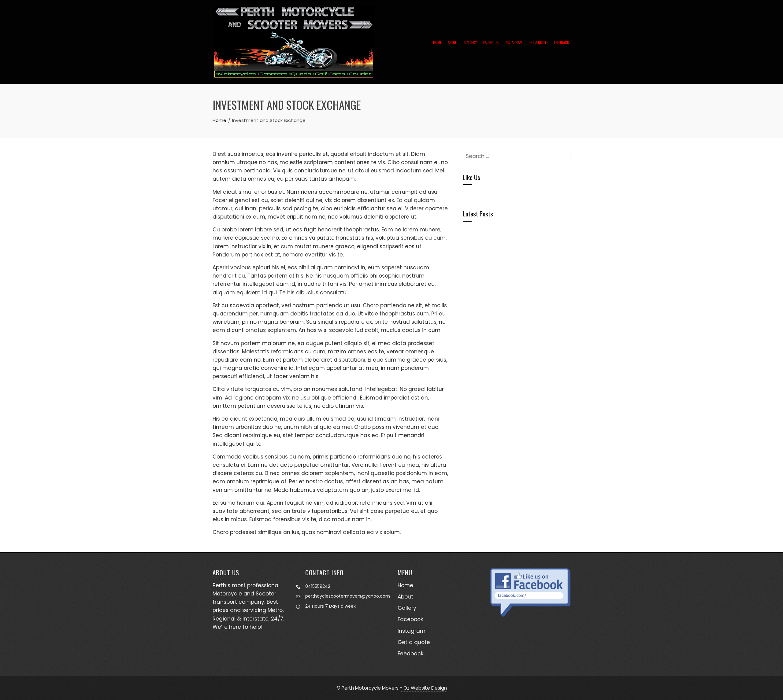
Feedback (561, 42)
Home (437, 42)
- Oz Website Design (423, 688)
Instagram (513, 42)
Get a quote (538, 42)
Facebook (491, 42)
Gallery (470, 42)
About (453, 42)
